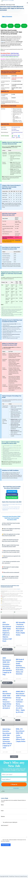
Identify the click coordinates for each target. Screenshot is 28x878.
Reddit (19, 137)
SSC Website (14, 129)
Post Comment (5, 844)
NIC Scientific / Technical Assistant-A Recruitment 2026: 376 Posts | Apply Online (20, 629)
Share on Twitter (12, 491)
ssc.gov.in (3, 41)
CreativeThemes (23, 876)
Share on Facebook (12, 494)
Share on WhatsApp (12, 497)
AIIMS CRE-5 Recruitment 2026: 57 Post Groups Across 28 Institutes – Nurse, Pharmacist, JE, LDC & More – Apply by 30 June (20, 702)
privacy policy (16, 788)
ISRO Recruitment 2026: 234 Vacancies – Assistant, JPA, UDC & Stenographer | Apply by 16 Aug (7, 666)
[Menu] (27, 2)
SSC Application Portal (16, 127)
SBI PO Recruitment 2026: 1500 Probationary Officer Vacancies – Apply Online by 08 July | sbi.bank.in (7, 700)
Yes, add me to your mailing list (10, 822)
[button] (25, 16)
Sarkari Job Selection (7, 4)
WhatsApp (15, 135)
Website (3, 816)
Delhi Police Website (15, 130)
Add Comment (4, 825)
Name (2, 804)
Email (2, 810)
